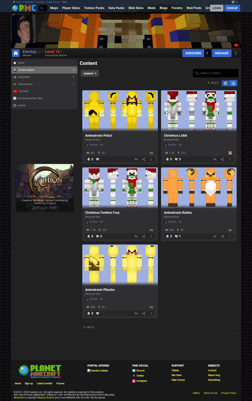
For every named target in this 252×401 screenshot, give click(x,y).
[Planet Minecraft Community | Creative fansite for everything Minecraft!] (39, 371)
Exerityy (40, 2)
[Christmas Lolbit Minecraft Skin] (199, 111)
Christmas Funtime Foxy (102, 212)
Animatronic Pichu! (98, 135)
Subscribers (46, 77)
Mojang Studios (45, 397)
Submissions (53, 2)
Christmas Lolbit (175, 135)
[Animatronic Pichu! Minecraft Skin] (120, 111)
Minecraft (19, 397)
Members (29, 2)
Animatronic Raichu (178, 212)
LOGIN (217, 8)
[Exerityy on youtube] (235, 45)
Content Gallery (46, 70)
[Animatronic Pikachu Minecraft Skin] (120, 265)
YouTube (23, 91)
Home (19, 2)
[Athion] (44, 211)
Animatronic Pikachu (100, 290)
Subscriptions (46, 84)
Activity (22, 105)
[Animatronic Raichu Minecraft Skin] (199, 188)
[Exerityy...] (41, 8)
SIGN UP (232, 8)
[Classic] (233, 83)
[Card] (225, 83)
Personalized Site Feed (30, 98)
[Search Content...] (197, 73)
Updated (88, 73)
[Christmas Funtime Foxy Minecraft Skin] (120, 188)
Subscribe (193, 53)
